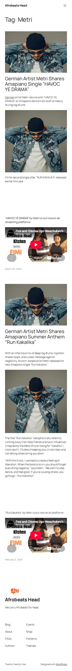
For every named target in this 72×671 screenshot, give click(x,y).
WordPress (61, 664)
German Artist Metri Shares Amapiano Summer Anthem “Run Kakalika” (35, 337)
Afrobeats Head (16, 5)
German (9, 97)
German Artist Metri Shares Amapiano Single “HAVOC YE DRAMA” (34, 84)
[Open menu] (65, 6)
